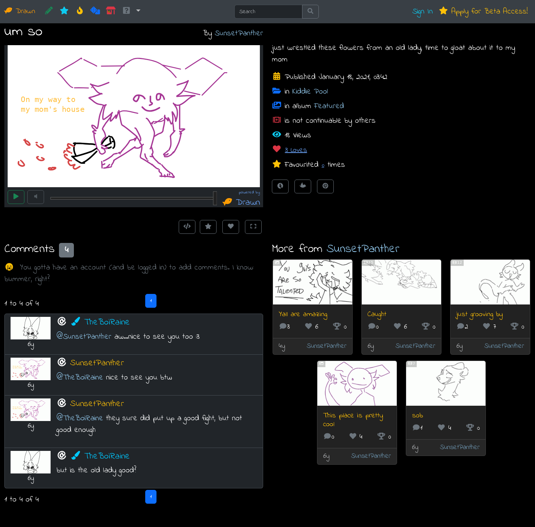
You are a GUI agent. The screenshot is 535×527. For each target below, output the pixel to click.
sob (417, 415)
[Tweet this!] (302, 186)
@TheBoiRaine (79, 377)
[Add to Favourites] (208, 227)
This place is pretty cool (353, 420)
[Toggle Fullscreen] (253, 227)
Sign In (422, 11)
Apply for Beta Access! (488, 11)
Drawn (24, 11)
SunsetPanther (239, 33)
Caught (377, 314)
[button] (131, 11)
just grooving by (479, 314)
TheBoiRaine (107, 322)
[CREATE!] (49, 11)
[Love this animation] (230, 227)
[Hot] (80, 11)
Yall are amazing (303, 314)
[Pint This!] (325, 186)
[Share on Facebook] (280, 186)
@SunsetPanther (83, 336)
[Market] (111, 11)
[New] (64, 11)
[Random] (95, 11)
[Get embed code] (187, 227)
